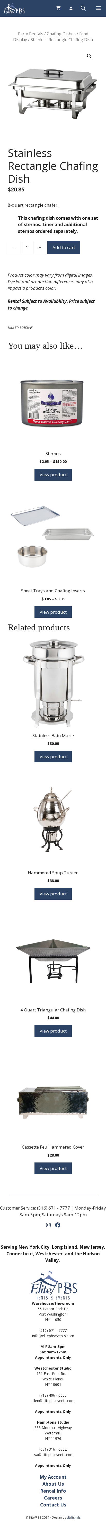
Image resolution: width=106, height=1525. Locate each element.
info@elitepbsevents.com (53, 1335)
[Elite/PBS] (14, 8)
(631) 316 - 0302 (53, 1449)
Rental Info (53, 1491)
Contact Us (53, 1505)
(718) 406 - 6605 (53, 1395)
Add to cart (63, 247)
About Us (53, 1484)
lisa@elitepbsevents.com (53, 1454)
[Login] (71, 8)
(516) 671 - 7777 (53, 1208)
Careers (53, 1498)
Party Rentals (30, 34)
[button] (83, 8)
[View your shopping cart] (58, 8)
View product (53, 475)
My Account (53, 1477)
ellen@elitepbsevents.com (53, 1400)
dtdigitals (74, 1517)
